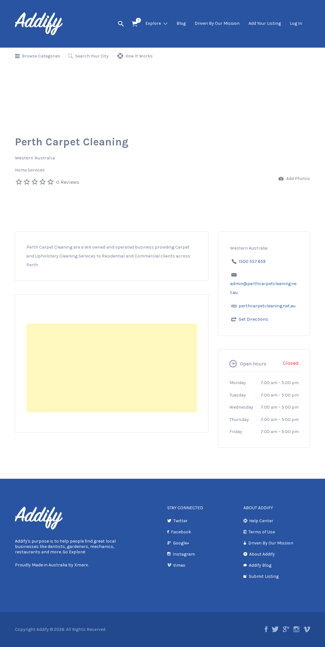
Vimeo (179, 565)
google (286, 629)
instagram (296, 629)
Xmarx (81, 565)
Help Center (261, 521)
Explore (153, 23)
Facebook (181, 532)
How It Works (139, 56)
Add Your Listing (265, 23)
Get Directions (253, 319)
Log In (296, 23)
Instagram (184, 554)
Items (134, 24)
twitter (275, 629)
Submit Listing (264, 576)
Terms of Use (262, 532)
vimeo (306, 629)
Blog (181, 23)
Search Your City (92, 56)
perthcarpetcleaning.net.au (267, 306)
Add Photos (297, 178)
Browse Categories (41, 56)
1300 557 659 (252, 261)
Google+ (181, 543)
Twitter (180, 521)
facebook (266, 629)
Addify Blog (260, 565)
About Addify (262, 554)
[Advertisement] (111, 368)
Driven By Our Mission (217, 23)
